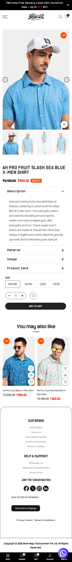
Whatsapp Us (36, 463)
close (68, 4)
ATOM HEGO (36, 427)
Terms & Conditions (44, 520)
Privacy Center (24, 520)
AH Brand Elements (36, 441)
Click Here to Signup (25, 508)
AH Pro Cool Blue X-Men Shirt (18, 390)
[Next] (66, 79)
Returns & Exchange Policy (36, 467)
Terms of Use (36, 472)
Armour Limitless (36, 446)
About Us (36, 432)
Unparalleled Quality (36, 436)
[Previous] (5, 79)
